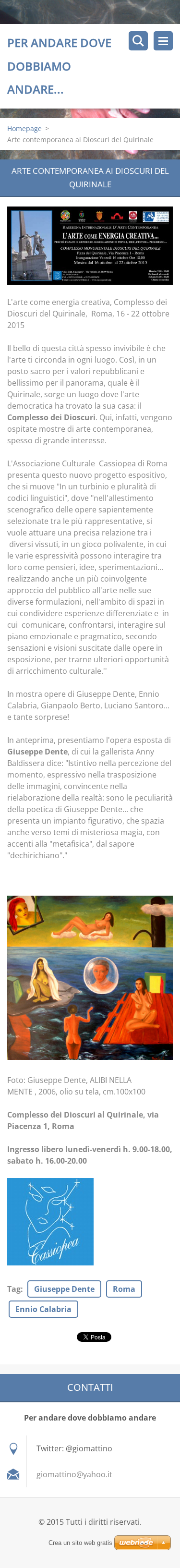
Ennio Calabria (43, 1309)
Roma (124, 1289)
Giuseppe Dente (64, 1289)
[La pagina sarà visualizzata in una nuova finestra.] (90, 246)
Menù (163, 40)
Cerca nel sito (138, 40)
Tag (14, 1289)
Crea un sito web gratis (80, 1542)
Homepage (24, 128)
